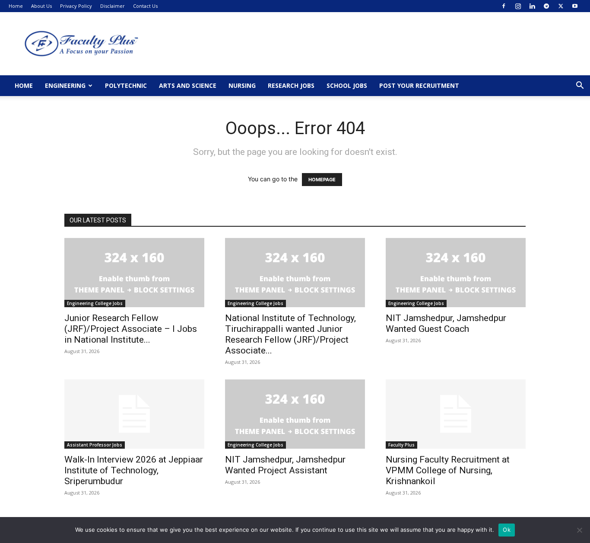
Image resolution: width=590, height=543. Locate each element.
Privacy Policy (76, 6)
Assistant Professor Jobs (94, 445)
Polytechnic (126, 85)
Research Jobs (291, 85)
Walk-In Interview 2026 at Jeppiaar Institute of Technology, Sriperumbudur (133, 470)
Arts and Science (187, 85)
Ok (507, 529)
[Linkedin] (532, 6)
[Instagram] (517, 6)
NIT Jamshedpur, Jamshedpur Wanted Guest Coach (446, 323)
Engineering (65, 85)
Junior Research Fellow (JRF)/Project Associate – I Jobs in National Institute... (130, 329)
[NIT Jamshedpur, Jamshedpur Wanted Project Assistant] (295, 414)
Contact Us (145, 6)
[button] (579, 86)
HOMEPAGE (322, 180)
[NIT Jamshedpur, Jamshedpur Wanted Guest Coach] (456, 272)
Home (16, 6)
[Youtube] (574, 6)
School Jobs (347, 85)
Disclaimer (112, 6)
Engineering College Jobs (95, 303)
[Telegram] (546, 6)
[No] (579, 530)
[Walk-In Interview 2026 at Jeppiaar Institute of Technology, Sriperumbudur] (134, 414)
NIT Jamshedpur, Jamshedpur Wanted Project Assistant (285, 465)
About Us (41, 6)
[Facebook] (503, 6)
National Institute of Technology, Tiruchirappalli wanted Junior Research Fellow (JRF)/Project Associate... (290, 334)
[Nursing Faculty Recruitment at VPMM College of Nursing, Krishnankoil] (456, 414)
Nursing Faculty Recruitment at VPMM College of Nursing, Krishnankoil (448, 470)
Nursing (242, 85)
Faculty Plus (401, 445)
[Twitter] (560, 6)
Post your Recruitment (419, 85)
